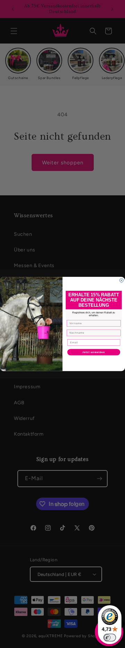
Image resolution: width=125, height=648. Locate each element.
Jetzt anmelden (93, 352)
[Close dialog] (121, 280)
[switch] (109, 637)
